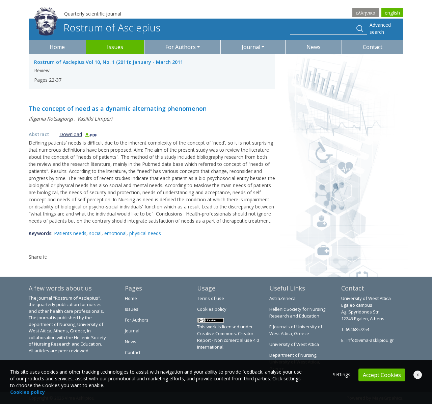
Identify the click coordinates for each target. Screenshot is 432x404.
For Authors (136, 320)
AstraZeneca (282, 298)
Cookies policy (211, 309)
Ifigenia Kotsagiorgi (51, 118)
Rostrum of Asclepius (111, 27)
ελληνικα (365, 12)
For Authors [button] (180, 47)
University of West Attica (294, 344)
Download (70, 134)
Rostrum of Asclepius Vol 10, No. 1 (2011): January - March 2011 (108, 62)
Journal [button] (251, 47)
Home (57, 47)
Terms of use (210, 298)
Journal (132, 331)
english (392, 12)
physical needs (145, 233)
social (95, 233)
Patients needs (70, 233)
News (313, 47)
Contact (372, 47)
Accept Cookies (382, 375)
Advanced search (380, 28)
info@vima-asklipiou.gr (370, 340)
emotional (115, 233)
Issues (115, 47)
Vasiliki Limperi (94, 118)
